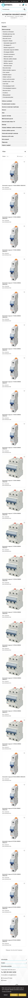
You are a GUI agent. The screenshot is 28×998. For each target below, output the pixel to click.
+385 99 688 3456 (9, 972)
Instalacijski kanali (7, 36)
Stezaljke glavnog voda (9, 34)
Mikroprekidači (6, 95)
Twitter (10, 978)
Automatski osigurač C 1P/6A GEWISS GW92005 (13, 185)
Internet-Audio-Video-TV (8, 121)
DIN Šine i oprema (8, 63)
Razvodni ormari (7, 38)
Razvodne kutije (7, 68)
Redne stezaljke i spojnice (9, 70)
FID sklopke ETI (7, 45)
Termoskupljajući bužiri (8, 86)
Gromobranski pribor (8, 97)
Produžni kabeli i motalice (8, 104)
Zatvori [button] (5, 994)
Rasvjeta (4, 26)
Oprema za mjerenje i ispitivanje (10, 107)
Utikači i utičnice (7, 77)
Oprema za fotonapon (8, 31)
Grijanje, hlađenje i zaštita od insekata (12, 127)
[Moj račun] (20, 4)
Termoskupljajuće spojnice (9, 88)
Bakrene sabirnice (8, 56)
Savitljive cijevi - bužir (8, 81)
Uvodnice (5, 92)
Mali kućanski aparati (7, 118)
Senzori (4, 110)
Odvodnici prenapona (9, 54)
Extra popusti (5, 139)
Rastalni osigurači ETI (9, 47)
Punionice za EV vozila (7, 136)
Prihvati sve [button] (22, 994)
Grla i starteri (6, 72)
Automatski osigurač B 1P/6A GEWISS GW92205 (13, 776)
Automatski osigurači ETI (10, 43)
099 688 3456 (15, 1)
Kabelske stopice (7, 74)
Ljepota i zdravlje (6, 115)
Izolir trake (5, 83)
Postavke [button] (14, 994)
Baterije (4, 124)
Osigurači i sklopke (19, 16)
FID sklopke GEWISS (9, 52)
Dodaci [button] (14, 963)
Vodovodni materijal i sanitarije (10, 133)
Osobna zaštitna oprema (8, 130)
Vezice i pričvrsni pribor (9, 79)
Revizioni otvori (7, 90)
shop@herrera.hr (6, 1)
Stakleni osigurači (8, 61)
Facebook (5, 978)
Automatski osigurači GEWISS (11, 49)
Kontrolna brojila (8, 65)
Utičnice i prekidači (7, 101)
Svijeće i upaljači (6, 145)
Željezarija (4, 142)
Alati (3, 112)
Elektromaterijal (10, 16)
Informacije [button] (14, 959)
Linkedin (5, 980)
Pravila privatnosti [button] (6, 991)
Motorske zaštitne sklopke (10, 58)
